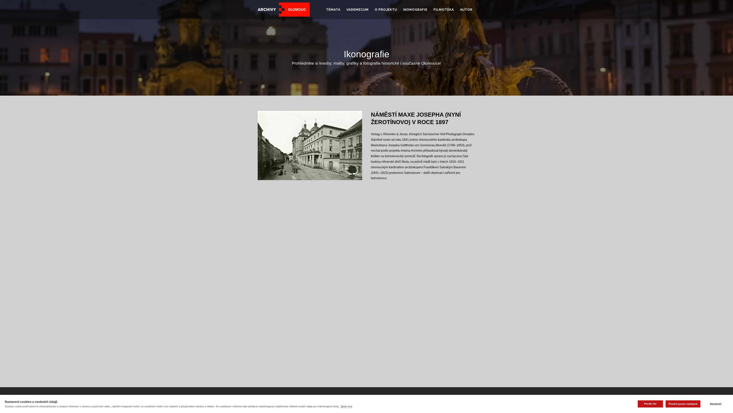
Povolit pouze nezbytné (683, 403)
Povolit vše (650, 403)
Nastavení (715, 403)
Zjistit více (346, 406)
